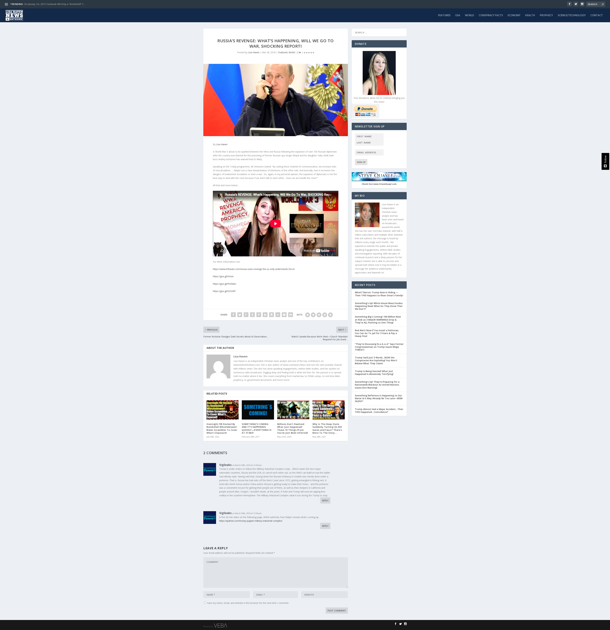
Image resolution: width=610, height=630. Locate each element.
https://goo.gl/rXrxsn (223, 276)
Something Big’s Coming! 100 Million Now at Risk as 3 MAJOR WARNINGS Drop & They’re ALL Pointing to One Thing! (378, 319)
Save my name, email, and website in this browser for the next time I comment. (248, 602)
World (469, 15)
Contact (596, 15)
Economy (514, 15)
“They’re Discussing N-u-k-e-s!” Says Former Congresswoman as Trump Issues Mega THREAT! (379, 346)
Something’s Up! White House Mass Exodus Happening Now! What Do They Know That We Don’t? (379, 306)
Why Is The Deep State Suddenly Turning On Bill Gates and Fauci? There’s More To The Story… (327, 428)
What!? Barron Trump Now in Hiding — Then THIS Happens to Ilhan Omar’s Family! (379, 294)
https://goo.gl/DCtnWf (224, 291)
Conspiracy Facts (491, 15)
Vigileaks (225, 513)
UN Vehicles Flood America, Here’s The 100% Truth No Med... (55, 4)
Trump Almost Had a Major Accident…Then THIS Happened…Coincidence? (379, 410)
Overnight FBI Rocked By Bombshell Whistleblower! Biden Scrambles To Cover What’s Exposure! (222, 428)
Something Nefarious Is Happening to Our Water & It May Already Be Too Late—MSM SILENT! (379, 398)
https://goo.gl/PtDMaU (224, 283)
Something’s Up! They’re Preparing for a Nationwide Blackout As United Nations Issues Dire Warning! (377, 384)
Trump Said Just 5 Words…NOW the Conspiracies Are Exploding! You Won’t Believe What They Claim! (376, 360)
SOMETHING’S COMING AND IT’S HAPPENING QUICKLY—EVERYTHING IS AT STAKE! (256, 428)
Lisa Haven (253, 52)
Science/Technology (572, 15)
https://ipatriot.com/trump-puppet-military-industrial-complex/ (250, 520)
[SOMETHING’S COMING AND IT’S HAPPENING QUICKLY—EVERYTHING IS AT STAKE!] (258, 410)
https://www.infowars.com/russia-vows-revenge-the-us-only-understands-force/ (254, 269)
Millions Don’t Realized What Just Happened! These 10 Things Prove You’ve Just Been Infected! (292, 428)
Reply (325, 500)
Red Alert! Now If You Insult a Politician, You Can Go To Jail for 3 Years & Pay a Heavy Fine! (377, 333)
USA (457, 15)
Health (530, 15)
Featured (444, 15)
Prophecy (546, 15)
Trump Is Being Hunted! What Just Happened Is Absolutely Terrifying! (374, 373)
